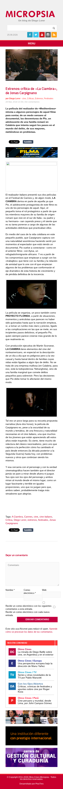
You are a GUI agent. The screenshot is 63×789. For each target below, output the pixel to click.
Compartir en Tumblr (28, 142)
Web (44, 590)
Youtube (42, 34)
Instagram (48, 34)
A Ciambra (17, 516)
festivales (43, 519)
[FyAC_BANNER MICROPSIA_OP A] (32, 156)
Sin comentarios (32, 102)
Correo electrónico (30, 591)
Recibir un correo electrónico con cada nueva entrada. (27, 613)
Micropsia (30, 14)
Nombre (10, 590)
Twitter (36, 34)
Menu (31, 43)
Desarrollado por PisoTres (31, 784)
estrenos (32, 519)
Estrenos (39, 98)
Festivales (48, 98)
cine (24, 98)
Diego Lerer (14, 98)
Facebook (30, 34)
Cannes (28, 516)
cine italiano (45, 516)
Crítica (9, 519)
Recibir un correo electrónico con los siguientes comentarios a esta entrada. (29, 607)
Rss (54, 34)
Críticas (30, 98)
